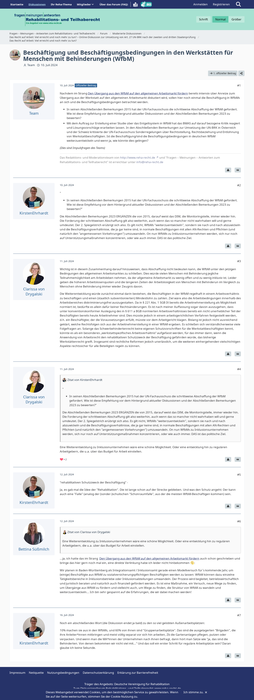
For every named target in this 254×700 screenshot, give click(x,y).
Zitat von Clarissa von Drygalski (88, 532)
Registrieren (221, 4)
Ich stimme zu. (194, 692)
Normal (220, 19)
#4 (239, 369)
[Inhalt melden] (228, 170)
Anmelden (200, 4)
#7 (239, 615)
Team (31, 65)
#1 (239, 85)
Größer (236, 19)
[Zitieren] (238, 170)
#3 (239, 261)
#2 (239, 185)
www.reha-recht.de (167, 688)
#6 (239, 521)
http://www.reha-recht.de (137, 157)
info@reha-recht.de (149, 162)
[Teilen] (241, 73)
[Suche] (238, 4)
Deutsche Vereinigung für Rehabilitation (142, 684)
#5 (239, 475)
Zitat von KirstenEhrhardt (84, 380)
